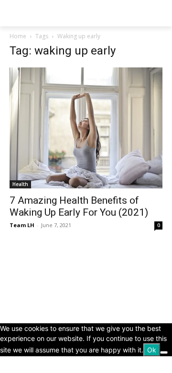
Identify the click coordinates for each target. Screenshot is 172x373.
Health (20, 184)
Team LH (22, 225)
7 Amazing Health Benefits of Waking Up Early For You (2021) (79, 206)
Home (18, 36)
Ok (151, 350)
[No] (164, 352)
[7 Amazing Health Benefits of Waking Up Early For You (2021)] (86, 127)
